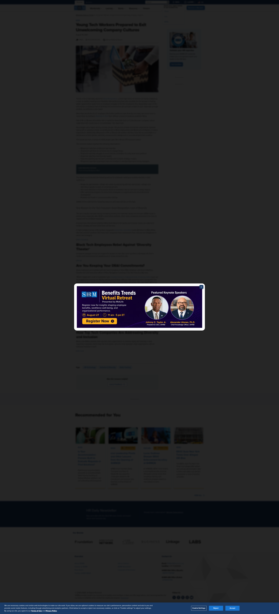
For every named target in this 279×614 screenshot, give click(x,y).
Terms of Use (36, 611)
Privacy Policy (51, 611)
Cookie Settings (198, 608)
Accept (232, 608)
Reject (216, 608)
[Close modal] (201, 287)
